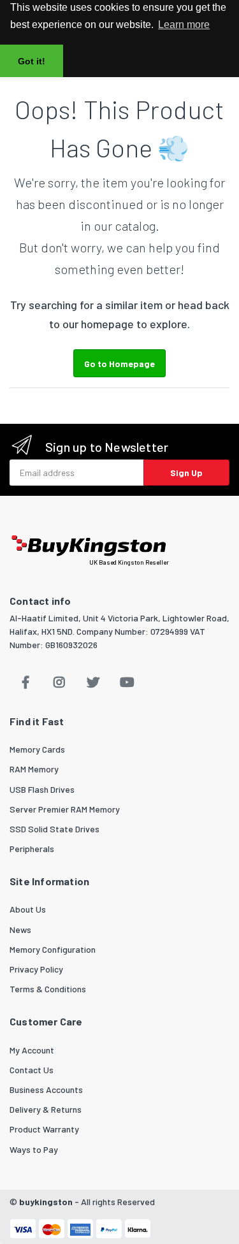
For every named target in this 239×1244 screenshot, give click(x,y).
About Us (28, 909)
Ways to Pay (34, 1149)
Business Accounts (46, 1089)
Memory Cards (37, 749)
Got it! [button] (31, 61)
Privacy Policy (36, 969)
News (20, 929)
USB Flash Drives (42, 789)
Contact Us (32, 1069)
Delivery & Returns (46, 1109)
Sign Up (186, 472)
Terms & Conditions (48, 988)
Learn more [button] (184, 24)
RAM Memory (34, 768)
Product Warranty (44, 1129)
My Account (32, 1050)
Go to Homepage (119, 363)
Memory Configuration (53, 949)
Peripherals (32, 848)
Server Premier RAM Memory (65, 809)
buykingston (46, 1201)
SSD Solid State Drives (54, 828)
